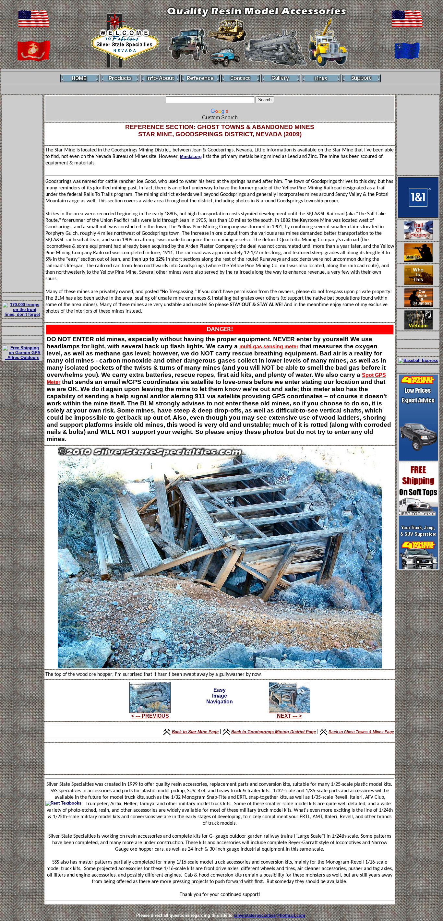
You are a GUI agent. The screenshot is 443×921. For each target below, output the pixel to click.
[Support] (361, 78)
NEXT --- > (289, 716)
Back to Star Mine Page (195, 731)
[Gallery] (281, 78)
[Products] (120, 78)
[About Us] (160, 78)
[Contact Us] (241, 78)
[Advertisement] (22, 193)
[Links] (321, 78)
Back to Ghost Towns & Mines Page (361, 732)
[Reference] (200, 78)
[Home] (80, 78)
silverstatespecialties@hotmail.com (269, 915)
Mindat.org (191, 156)
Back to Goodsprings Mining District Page (273, 731)
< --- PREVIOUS (150, 716)
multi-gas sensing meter (268, 346)
